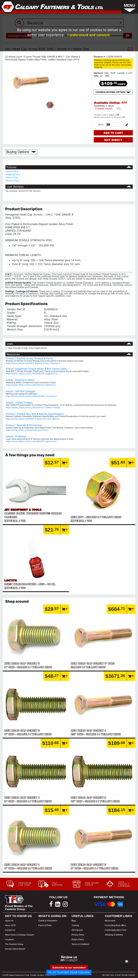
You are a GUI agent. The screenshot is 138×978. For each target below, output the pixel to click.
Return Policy (12, 171)
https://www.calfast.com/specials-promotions (27, 430)
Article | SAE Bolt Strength (20, 391)
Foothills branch (103, 108)
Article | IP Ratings (16, 436)
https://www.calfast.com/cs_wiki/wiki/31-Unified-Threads (33, 407)
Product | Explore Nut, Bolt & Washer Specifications (35, 413)
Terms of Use (12, 177)
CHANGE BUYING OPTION (111, 92)
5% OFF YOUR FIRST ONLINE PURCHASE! (69, 972)
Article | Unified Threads (19, 402)
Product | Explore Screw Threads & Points (29, 358)
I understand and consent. (89, 35)
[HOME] (52, 7)
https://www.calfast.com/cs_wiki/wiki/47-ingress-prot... (32, 441)
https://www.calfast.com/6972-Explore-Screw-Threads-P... (33, 363)
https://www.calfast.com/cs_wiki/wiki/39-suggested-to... (32, 373)
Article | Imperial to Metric (20, 379)
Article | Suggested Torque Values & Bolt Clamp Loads (36, 368)
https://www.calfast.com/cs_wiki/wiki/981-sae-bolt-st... (32, 396)
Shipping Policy (13, 174)
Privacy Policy (12, 180)
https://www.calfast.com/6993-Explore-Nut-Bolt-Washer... (33, 418)
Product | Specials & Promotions (24, 425)
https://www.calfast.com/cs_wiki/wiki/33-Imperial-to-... (32, 385)
